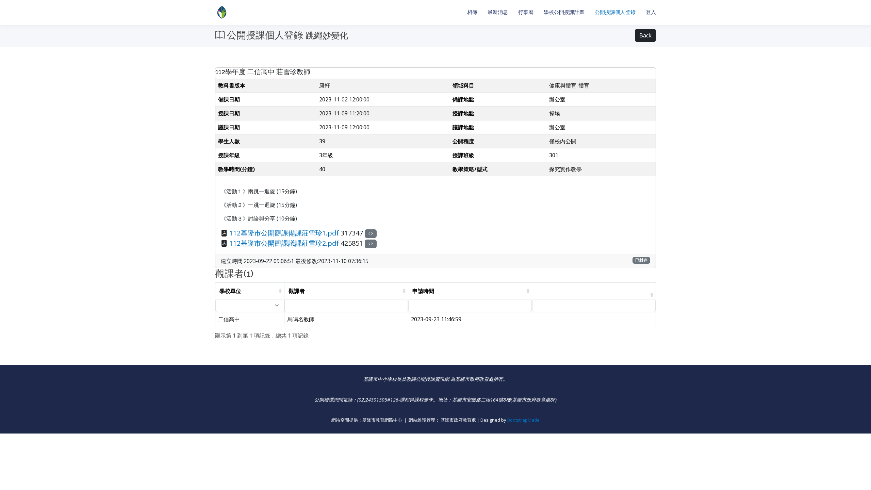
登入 (651, 12)
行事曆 (525, 12)
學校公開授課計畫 (564, 12)
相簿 (472, 12)
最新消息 (498, 12)
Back (645, 35)
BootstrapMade (523, 420)
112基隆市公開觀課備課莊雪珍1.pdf (284, 233)
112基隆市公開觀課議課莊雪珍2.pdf (284, 243)
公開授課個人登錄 (615, 12)
